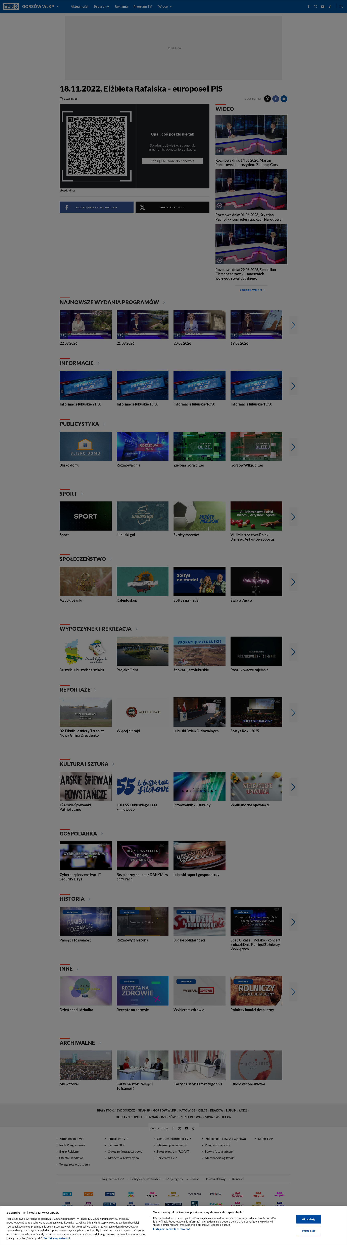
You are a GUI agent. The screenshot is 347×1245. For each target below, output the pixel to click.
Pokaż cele (308, 1230)
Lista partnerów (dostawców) (171, 1229)
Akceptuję (308, 1219)
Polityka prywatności (57, 1238)
